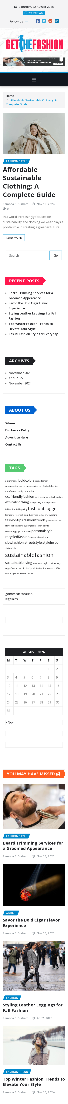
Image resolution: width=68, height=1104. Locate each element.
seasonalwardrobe (39, 537)
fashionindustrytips (28, 515)
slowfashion (14, 542)
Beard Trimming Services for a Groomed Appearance (33, 845)
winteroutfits (53, 568)
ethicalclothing (17, 502)
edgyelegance (42, 497)
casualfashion (41, 481)
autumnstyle (11, 481)
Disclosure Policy (17, 430)
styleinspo (50, 542)
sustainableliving (18, 562)
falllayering (21, 509)
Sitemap (11, 423)
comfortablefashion (48, 486)
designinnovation (26, 491)
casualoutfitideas (13, 486)
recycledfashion (17, 536)
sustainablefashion (29, 555)
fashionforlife (12, 515)
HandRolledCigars (14, 525)
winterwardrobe (25, 573)
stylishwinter (11, 548)
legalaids (11, 599)
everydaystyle (36, 502)
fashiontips (14, 520)
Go (56, 255)
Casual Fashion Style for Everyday (33, 334)
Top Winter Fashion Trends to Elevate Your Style (34, 1081)
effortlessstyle (56, 497)
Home (10, 96)
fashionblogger (43, 508)
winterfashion (39, 568)
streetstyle (33, 542)
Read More (14, 237)
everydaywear (50, 502)
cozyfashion (11, 491)
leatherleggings (12, 531)
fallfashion (10, 509)
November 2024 (20, 383)
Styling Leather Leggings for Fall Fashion (33, 1007)
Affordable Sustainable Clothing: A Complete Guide (29, 182)
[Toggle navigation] (34, 79)
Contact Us (13, 445)
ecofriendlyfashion (19, 496)
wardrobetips (25, 568)
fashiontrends (35, 520)
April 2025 (16, 378)
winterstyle (10, 573)
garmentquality (53, 520)
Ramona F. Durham (15, 204)
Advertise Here (16, 437)
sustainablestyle (40, 563)
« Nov (9, 722)
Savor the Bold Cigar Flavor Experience (31, 922)
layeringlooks (29, 525)
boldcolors (26, 480)
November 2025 (20, 373)
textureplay (54, 563)
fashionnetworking (48, 515)
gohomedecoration (18, 594)
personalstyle (42, 531)
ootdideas (26, 531)
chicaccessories (30, 486)
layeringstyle (43, 525)
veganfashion (11, 568)
